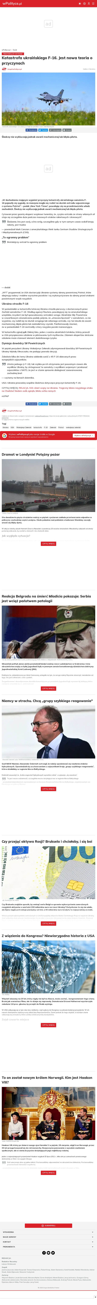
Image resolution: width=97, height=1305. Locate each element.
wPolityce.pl (6, 50)
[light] (80, 3)
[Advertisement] (51, 262)
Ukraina (5, 427)
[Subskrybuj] (84, 4)
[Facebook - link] (44, 1253)
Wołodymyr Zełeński (23, 427)
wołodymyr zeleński (73, 427)
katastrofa (38, 427)
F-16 (46, 427)
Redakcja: (6, 1258)
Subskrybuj (5, 418)
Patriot (61, 427)
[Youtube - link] (48, 1253)
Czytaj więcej (48, 544)
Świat (15, 50)
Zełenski (53, 427)
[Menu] (93, 4)
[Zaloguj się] (89, 4)
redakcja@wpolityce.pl (41, 416)
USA (12, 427)
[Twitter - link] (53, 1253)
